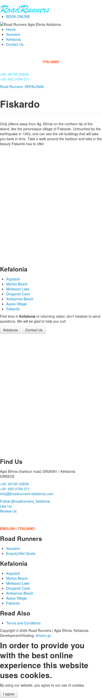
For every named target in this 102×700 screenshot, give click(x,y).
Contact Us (15, 44)
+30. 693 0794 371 (15, 79)
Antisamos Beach (19, 298)
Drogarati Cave (18, 293)
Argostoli (13, 278)
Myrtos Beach (17, 283)
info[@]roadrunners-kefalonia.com (26, 493)
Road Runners (11, 86)
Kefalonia (13, 39)
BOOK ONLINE (18, 16)
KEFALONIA (34, 86)
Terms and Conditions (23, 622)
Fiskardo (13, 308)
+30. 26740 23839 (14, 74)
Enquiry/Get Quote (20, 553)
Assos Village (16, 303)
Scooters (13, 34)
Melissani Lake (17, 288)
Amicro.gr (43, 635)
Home (11, 29)
